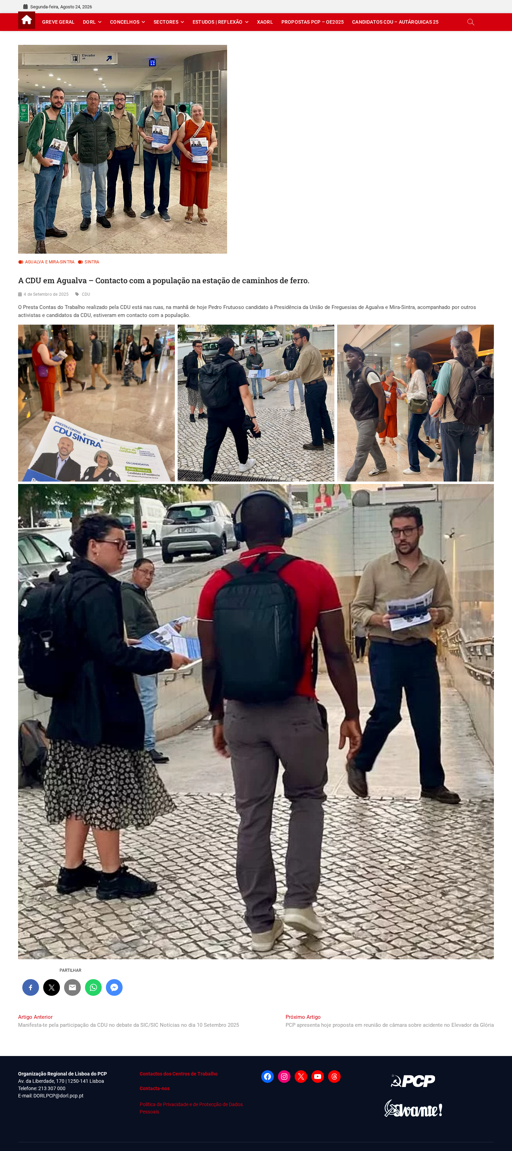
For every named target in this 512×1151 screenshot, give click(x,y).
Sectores (166, 22)
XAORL (265, 22)
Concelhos (124, 22)
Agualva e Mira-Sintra (50, 262)
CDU (86, 294)
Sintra (92, 262)
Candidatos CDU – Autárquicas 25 (395, 22)
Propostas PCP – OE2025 (312, 22)
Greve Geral (58, 22)
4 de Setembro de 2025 (46, 294)
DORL (89, 22)
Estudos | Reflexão (218, 22)
